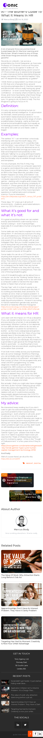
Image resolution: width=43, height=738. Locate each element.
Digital (37, 463)
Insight (29, 463)
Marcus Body (9, 19)
